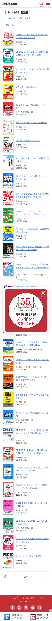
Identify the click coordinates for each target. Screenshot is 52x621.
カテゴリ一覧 (10, 18)
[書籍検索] (42, 3)
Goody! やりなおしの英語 (28, 140)
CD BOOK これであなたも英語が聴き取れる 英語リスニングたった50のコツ (32, 267)
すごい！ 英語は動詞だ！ (27, 87)
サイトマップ (13, 598)
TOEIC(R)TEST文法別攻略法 (28, 556)
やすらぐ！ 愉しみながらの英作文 (31, 123)
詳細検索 (27, 18)
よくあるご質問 (28, 598)
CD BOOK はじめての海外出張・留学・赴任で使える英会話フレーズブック (32, 433)
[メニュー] (48, 3)
